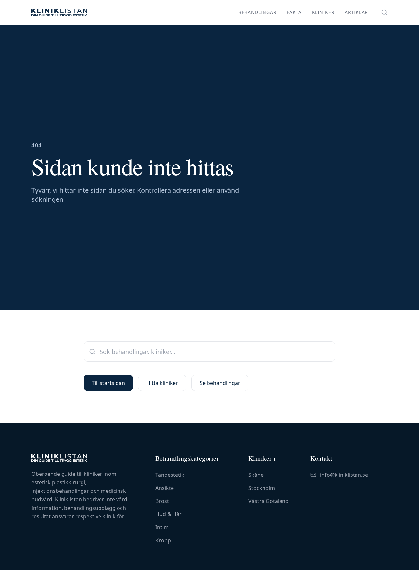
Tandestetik (169, 474)
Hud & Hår (168, 514)
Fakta (294, 12)
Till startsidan (108, 383)
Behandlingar (257, 12)
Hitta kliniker (162, 383)
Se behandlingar (220, 383)
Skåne (256, 474)
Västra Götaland (268, 501)
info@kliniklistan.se (344, 474)
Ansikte (164, 488)
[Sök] (384, 12)
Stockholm (261, 488)
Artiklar (356, 12)
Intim (162, 527)
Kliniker (323, 12)
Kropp (163, 540)
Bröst (162, 501)
